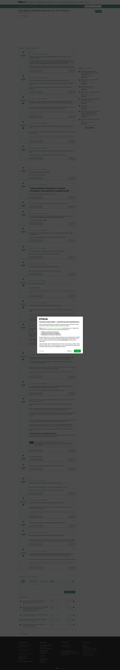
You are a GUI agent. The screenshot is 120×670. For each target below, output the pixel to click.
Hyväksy (77, 351)
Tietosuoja (41, 351)
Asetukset (69, 351)
